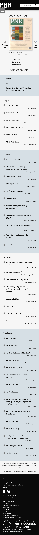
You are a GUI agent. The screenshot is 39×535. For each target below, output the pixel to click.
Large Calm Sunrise (13, 159)
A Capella (9, 245)
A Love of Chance (12, 105)
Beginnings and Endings (14, 127)
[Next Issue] (35, 42)
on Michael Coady (12, 429)
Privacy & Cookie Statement (11, 483)
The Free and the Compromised (17, 279)
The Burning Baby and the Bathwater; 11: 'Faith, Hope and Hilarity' (17, 289)
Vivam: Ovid (10, 306)
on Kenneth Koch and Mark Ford (18, 353)
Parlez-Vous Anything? (14, 120)
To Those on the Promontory (16, 191)
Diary (8, 321)
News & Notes (11, 83)
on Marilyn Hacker (13, 360)
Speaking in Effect (12, 299)
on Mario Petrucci (12, 421)
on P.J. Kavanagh (12, 453)
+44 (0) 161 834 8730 (12, 515)
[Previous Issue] (4, 42)
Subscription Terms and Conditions (13, 485)
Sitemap (5, 487)
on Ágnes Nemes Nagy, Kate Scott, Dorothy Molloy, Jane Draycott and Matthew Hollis (18, 401)
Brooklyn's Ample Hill (14, 272)
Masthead (5, 479)
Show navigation (2, 10)
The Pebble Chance (13, 142)
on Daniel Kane (11, 346)
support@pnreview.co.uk (13, 517)
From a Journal (11, 135)
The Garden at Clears (13, 177)
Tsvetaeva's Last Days (13, 314)
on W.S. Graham (12, 385)
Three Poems (11, 198)
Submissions (6, 481)
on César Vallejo (12, 338)
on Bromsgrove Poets (14, 446)
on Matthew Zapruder (14, 367)
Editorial (9, 78)
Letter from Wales (12, 113)
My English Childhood (14, 184)
